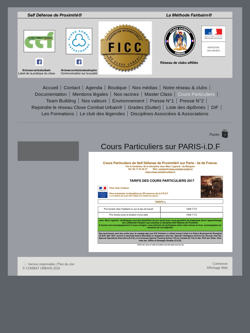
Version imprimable (41, 264)
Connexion (220, 263)
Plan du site (65, 264)
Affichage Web (217, 268)
